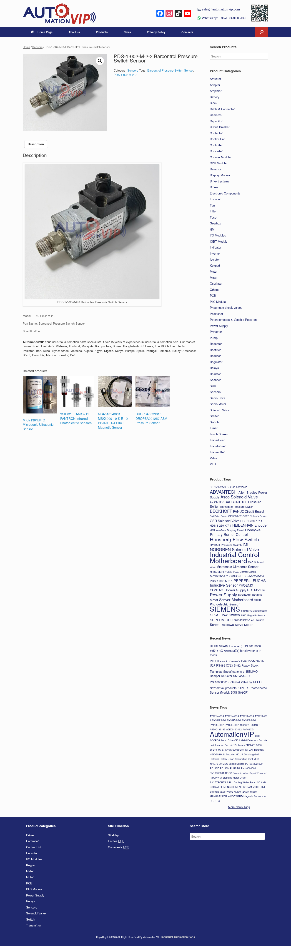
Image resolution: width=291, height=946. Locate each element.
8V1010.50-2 (232, 715)
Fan (212, 205)
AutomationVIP (232, 734)
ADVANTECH (224, 491)
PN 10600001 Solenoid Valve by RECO (235, 682)
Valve (213, 458)
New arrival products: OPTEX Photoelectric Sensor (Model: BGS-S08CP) (238, 690)
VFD (213, 464)
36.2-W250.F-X (221, 487)
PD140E (214, 768)
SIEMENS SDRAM (241, 787)
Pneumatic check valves (226, 307)
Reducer (215, 356)
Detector (215, 169)
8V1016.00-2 (247, 715)
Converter (216, 151)
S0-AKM (261, 782)
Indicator (215, 247)
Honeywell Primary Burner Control (236, 532)
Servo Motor (218, 404)
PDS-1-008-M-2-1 (221, 581)
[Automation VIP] (59, 13)
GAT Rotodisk (256, 749)
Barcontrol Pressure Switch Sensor (170, 70)
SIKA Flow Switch (225, 614)
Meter (213, 271)
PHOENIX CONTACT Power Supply (231, 587)
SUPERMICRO (221, 619)
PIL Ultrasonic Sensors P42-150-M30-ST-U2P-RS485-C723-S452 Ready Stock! (237, 663)
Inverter (215, 253)
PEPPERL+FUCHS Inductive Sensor (238, 583)
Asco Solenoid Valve (239, 497)
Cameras (216, 115)
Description (36, 144)
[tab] (36, 144)
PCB (213, 295)
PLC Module (218, 301)
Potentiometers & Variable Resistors (234, 319)
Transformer (218, 446)
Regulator (216, 362)
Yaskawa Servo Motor (237, 624)
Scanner (215, 380)
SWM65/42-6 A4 (244, 620)
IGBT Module (218, 241)
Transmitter (217, 452)
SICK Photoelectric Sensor (235, 602)
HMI (212, 229)
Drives (214, 187)
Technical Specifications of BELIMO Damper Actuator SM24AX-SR (234, 673)
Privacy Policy (156, 32)
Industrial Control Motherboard (234, 557)
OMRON (235, 576)
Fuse (213, 217)
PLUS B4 (235, 768)
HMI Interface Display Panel (227, 530)
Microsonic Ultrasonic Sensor (237, 566)
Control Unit (217, 139)
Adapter (215, 85)
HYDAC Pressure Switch (226, 545)
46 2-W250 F (240, 487)
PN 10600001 (248, 768)
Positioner (216, 313)
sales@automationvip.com (220, 9)
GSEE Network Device (255, 516)
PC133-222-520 (254, 763)
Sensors (37, 47)
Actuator (215, 79)
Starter (214, 416)
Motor (213, 277)
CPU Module (218, 163)
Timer (213, 428)
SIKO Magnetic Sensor (253, 615)
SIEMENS (225, 608)
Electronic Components (225, 193)
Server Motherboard (236, 599)
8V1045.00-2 (234, 720)
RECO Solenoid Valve (236, 773)
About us (74, 32)
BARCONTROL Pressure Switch (235, 504)
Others (214, 289)
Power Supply (219, 326)
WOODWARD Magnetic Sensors (245, 796)
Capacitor (216, 121)
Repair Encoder (257, 773)
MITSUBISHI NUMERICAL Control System (233, 571)
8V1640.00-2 (232, 725)
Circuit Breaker (219, 127)
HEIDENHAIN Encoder (250, 525)
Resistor (215, 374)
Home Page (45, 32)
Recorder (216, 343)
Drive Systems (219, 181)
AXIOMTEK (217, 502)
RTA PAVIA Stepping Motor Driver (228, 777)
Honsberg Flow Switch (234, 539)
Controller (216, 145)
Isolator (215, 259)
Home (26, 47)
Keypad (215, 265)
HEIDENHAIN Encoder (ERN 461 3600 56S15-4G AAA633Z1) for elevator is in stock (235, 650)
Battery (214, 97)
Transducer (217, 440)
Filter (213, 211)
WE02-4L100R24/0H (237, 791)
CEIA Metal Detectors (246, 740)
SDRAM (214, 787)
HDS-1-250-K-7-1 (220, 525)
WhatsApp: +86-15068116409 (223, 18)
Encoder (215, 199)
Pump (214, 338)
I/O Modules (218, 235)
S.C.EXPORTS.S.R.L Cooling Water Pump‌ (233, 782)
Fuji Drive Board (218, 516)
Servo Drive (217, 398)
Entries (116, 841)
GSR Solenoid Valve (224, 520)
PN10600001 (217, 773)
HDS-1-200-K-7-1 (251, 521)
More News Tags (239, 807)
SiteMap (113, 835)
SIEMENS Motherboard (254, 610)
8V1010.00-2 (217, 715)
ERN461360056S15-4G (235, 749)
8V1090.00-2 (249, 720)
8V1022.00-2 (219, 720)
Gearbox (215, 223)
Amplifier (215, 91)
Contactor (216, 133)
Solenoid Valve (219, 410)
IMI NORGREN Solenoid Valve (234, 546)
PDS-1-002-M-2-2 (125, 74)
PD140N (224, 768)
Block (213, 103)
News (127, 32)
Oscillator (216, 283)
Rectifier (215, 350)
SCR (213, 386)
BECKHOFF (221, 511)
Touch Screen (219, 434)
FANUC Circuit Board (248, 511)
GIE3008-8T (235, 516)
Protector (216, 331)
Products (102, 32)
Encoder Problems (235, 745)
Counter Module (220, 157)
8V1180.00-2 (217, 725)
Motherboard (219, 576)
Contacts (187, 32)
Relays (214, 368)
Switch (214, 422)
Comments (118, 847)
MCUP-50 (241, 754)
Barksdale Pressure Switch (236, 506)
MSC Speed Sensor (233, 763)
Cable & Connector (222, 109)
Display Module (220, 175)
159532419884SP (249, 725)
